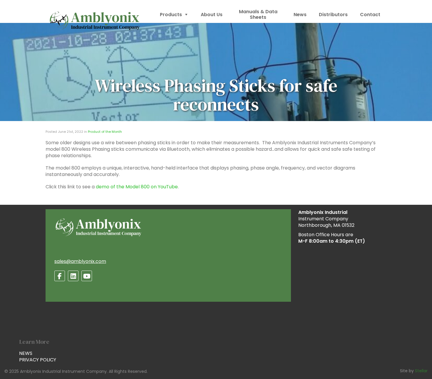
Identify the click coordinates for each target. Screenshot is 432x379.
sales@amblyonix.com (80, 261)
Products (171, 14)
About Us (211, 14)
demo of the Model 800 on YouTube (137, 186)
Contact (370, 14)
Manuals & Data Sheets (258, 14)
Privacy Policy (37, 359)
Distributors (333, 14)
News (300, 14)
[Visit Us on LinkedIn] (73, 276)
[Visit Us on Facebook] (59, 276)
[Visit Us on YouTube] (86, 276)
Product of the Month (105, 131)
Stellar (421, 371)
